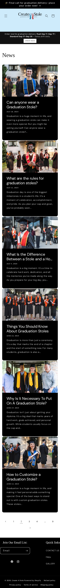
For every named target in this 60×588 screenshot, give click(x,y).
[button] (6, 16)
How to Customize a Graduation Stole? (23, 476)
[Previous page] (5, 521)
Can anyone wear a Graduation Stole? (23, 104)
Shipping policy (46, 585)
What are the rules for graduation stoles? (25, 180)
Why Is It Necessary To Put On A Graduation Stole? (29, 400)
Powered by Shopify (32, 580)
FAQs (48, 557)
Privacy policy (15, 585)
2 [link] (21, 521)
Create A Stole (18, 580)
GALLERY (50, 563)
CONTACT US (52, 550)
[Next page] (30, 528)
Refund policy (49, 580)
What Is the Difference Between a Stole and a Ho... (29, 256)
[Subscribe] (26, 550)
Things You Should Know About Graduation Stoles (28, 328)
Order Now (30, 41)
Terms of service (31, 585)
